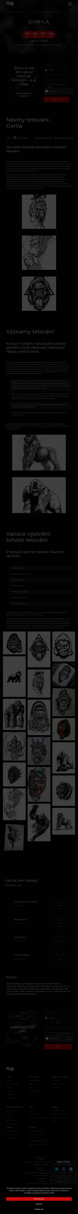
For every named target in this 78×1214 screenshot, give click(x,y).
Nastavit (39, 1204)
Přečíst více (39, 1209)
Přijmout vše (39, 1199)
